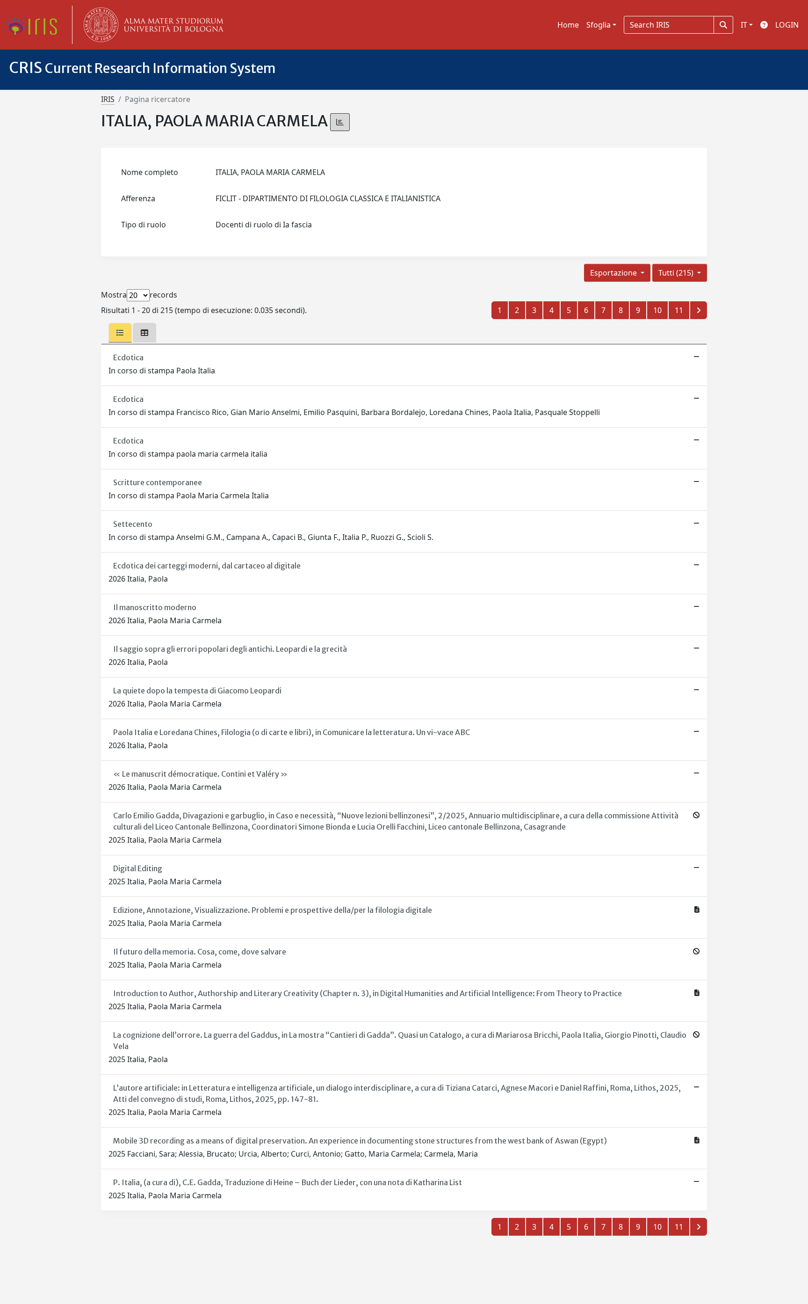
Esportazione (614, 273)
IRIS (108, 99)
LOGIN (787, 25)
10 (657, 310)
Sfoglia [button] (598, 25)
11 (679, 310)
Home (568, 25)
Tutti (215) (676, 273)
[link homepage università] (151, 25)
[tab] (120, 332)
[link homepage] (35, 24)
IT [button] (744, 25)
